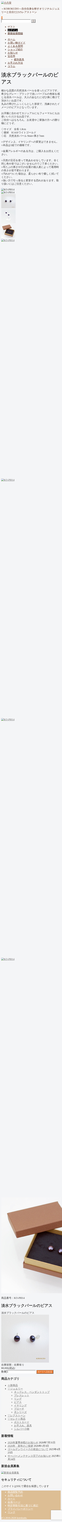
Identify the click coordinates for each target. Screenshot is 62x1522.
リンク (11, 1512)
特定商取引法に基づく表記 (23, 1505)
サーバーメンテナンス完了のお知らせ (29, 1456)
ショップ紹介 (15, 49)
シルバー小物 (21, 1429)
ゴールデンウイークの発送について (28, 1449)
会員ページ (14, 1502)
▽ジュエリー (15, 1388)
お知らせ (13, 52)
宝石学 (11, 56)
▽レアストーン (16, 1415)
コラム (11, 66)
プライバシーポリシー (20, 1508)
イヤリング (20, 1405)
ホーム (11, 39)
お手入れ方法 (15, 62)
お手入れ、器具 (23, 1425)
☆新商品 (13, 1385)
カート (11, 1498)
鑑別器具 (19, 59)
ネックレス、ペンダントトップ (32, 1392)
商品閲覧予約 (15, 1492)
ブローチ (19, 1408)
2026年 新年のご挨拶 (20, 1446)
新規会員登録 (15, 33)
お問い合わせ (15, 1495)
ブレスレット (21, 1395)
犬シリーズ (20, 1412)
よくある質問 (15, 46)
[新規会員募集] (10, 1472)
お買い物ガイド (16, 42)
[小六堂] (6, 2)
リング (18, 1398)
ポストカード (21, 1422)
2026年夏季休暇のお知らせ (23, 1442)
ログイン (13, 30)
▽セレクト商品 (16, 1419)
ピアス (18, 1402)
